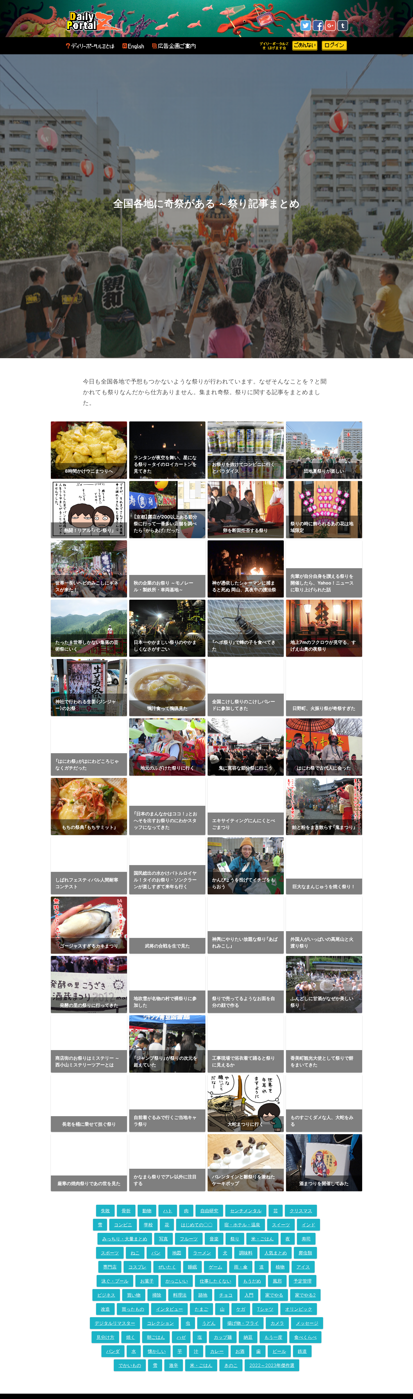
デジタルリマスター (115, 1323)
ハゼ (181, 1337)
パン (155, 1253)
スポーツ (110, 1253)
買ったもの (133, 1309)
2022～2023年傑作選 (271, 1365)
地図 (176, 1253)
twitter (305, 25)
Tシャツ (265, 1309)
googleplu (330, 25)
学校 (148, 1224)
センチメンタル (246, 1210)
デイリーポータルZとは (90, 46)
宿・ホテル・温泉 (242, 1224)
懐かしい (157, 1351)
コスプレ (137, 1267)
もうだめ (252, 1281)
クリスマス (301, 1210)
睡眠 (192, 1267)
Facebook (318, 25)
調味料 (246, 1253)
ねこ (135, 1253)
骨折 (126, 1210)
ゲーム (215, 1267)
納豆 (248, 1337)
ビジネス (106, 1295)
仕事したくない (215, 1281)
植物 (280, 1267)
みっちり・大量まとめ (124, 1239)
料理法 (180, 1295)
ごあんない (304, 46)
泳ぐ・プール (114, 1281)
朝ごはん (156, 1337)
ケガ (240, 1309)
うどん (208, 1323)
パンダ (113, 1351)
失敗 (105, 1210)
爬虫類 (305, 1253)
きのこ (231, 1365)
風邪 (277, 1281)
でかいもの (130, 1365)
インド (308, 1224)
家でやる (274, 1295)
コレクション (160, 1323)
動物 (146, 1210)
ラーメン (202, 1253)
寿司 (306, 1239)
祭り (234, 1239)
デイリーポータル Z (94, 21)
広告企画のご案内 (174, 46)
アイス (303, 1267)
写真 (163, 1239)
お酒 (239, 1351)
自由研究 (209, 1210)
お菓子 (147, 1281)
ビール (279, 1351)
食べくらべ (305, 1337)
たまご (201, 1309)
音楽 (214, 1239)
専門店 (110, 1267)
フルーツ (189, 1239)
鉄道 (302, 1351)
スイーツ (281, 1224)
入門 (248, 1295)
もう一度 (273, 1337)
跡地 (202, 1295)
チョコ (226, 1295)
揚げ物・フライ (243, 1323)
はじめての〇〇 (196, 1224)
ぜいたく (167, 1267)
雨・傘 (241, 1267)
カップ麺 (223, 1337)
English (133, 46)
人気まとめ (275, 1253)
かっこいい (176, 1281)
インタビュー (169, 1309)
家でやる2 (305, 1295)
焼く (130, 1337)
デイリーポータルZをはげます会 (274, 46)
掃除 (156, 1295)
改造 (105, 1309)
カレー (217, 1351)
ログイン (334, 46)
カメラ (277, 1323)
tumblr (342, 25)
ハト (167, 1210)
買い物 (133, 1295)
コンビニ (123, 1224)
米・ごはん (262, 1239)
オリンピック (298, 1309)
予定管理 (303, 1281)
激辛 (173, 1365)
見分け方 (105, 1337)
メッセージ (307, 1323)
